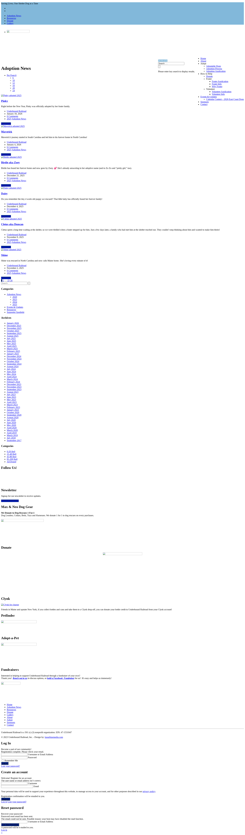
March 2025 (12, 348)
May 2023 (11, 399)
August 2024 (12, 366)
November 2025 (14, 328)
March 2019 (12, 435)
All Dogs (11, 462)
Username (32, 783)
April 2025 (12, 346)
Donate (10, 21)
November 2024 (14, 359)
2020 (14, 297)
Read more (6, 123)
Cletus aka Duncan (12, 224)
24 (13, 90)
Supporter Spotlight (15, 312)
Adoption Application (216, 71)
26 (11, 280)
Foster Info (217, 84)
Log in (4, 802)
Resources (11, 18)
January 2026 (13, 323)
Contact (203, 104)
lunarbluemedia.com (54, 737)
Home (203, 58)
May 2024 (11, 374)
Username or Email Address (40, 754)
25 (8, 280)
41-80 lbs (11, 456)
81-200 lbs (12, 459)
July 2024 (11, 369)
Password (32, 757)
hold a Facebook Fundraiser (60, 678)
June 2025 (11, 341)
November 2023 (14, 387)
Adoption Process (214, 68)
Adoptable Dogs (213, 66)
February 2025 (13, 351)
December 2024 (14, 356)
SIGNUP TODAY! (10, 501)
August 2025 (12, 336)
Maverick (6, 131)
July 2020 (11, 420)
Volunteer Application (221, 91)
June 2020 (11, 422)
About (203, 61)
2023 (14, 299)
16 (13, 85)
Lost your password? (10, 766)
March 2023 (12, 405)
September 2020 (14, 415)
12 (13, 83)
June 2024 (11, 371)
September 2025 (14, 333)
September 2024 (14, 364)
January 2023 (13, 410)
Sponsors (204, 102)
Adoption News (14, 15)
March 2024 (12, 379)
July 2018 (11, 438)
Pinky (4, 100)
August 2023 (12, 392)
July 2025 (11, 338)
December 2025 (14, 325)
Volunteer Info (218, 94)
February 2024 (13, 382)
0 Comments (12, 116)
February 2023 (13, 407)
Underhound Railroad (16, 111)
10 (13, 80)
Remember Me (11, 760)
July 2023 (11, 394)
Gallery (10, 23)
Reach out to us (20, 678)
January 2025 (13, 354)
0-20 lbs (11, 451)
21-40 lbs (11, 454)
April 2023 (12, 402)
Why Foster (217, 86)
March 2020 (12, 430)
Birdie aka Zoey (10, 162)
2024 (14, 302)
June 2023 (11, 397)
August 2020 (12, 417)
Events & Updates (208, 97)
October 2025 (13, 331)
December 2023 (14, 384)
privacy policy (149, 791)
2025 (9, 119)
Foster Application (220, 81)
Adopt (9, 720)
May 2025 (11, 343)
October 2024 (13, 361)
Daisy (4, 193)
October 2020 (13, 412)
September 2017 (14, 440)
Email (36, 786)
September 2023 (14, 389)
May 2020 (11, 425)
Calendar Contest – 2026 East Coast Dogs (225, 99)
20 (13, 88)
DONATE (162, 61)
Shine (4, 255)
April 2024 (12, 376)
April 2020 (12, 427)
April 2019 (12, 433)
